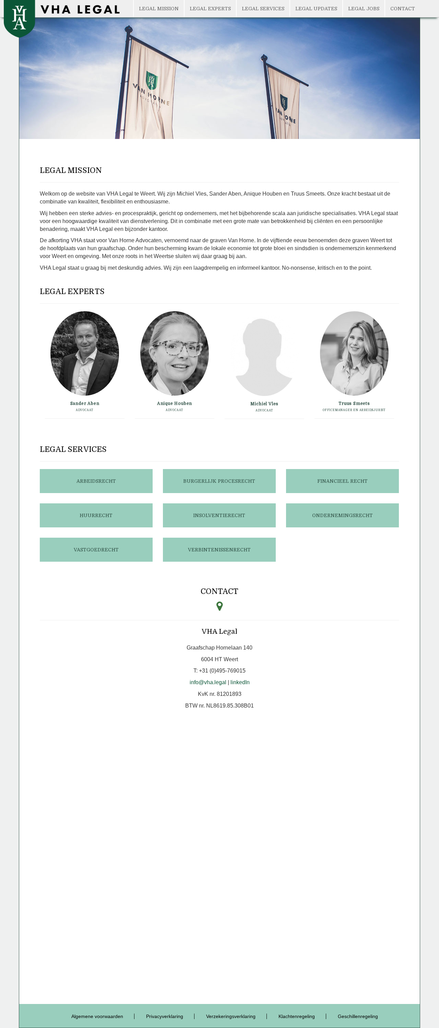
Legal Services (263, 8)
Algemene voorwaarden (97, 1016)
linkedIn (240, 682)
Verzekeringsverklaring (231, 1016)
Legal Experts (210, 8)
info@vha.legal (208, 682)
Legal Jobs (363, 8)
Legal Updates (316, 8)
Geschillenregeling (358, 1016)
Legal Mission (159, 8)
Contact (402, 8)
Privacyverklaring (164, 1016)
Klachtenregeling (296, 1016)
